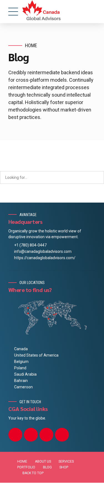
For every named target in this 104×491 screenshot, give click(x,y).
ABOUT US (43, 461)
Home (31, 45)
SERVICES (66, 461)
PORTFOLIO (26, 467)
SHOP (63, 467)
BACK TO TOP (33, 473)
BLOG (47, 467)
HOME (22, 461)
